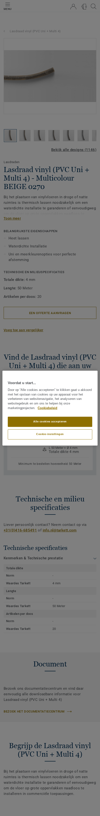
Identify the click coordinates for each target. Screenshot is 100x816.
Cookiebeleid (47, 408)
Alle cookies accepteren (50, 421)
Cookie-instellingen (50, 434)
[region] (49, 408)
